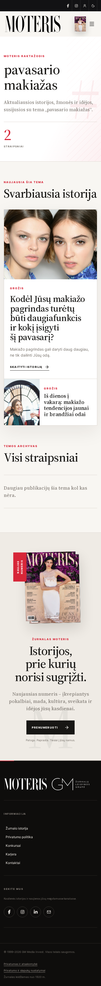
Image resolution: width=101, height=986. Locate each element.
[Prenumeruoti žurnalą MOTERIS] (50, 586)
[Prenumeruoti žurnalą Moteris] (80, 24)
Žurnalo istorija (17, 828)
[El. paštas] (48, 912)
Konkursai (13, 846)
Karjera (11, 854)
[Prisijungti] (85, 5)
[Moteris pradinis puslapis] (36, 24)
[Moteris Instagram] (76, 5)
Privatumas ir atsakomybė (20, 964)
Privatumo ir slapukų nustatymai (24, 970)
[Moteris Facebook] (68, 5)
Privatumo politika (19, 837)
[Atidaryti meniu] (91, 24)
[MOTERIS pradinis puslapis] (25, 784)
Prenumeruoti (45, 727)
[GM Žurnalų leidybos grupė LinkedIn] (35, 912)
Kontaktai (13, 863)
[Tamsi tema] (93, 5)
